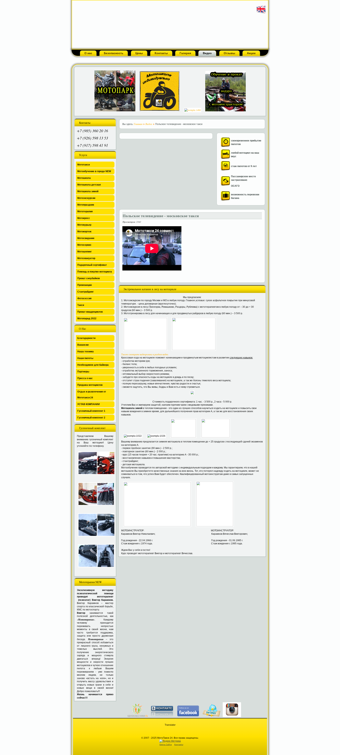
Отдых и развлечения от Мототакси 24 (91, 394)
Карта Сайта (166, 744)
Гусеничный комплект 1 (91, 411)
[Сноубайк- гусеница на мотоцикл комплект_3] (85, 494)
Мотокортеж (84, 231)
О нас (88, 53)
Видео (207, 53)
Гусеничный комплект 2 (91, 417)
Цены (139, 53)
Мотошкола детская (89, 184)
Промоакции (84, 285)
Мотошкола (84, 178)
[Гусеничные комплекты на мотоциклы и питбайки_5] (104, 555)
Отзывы (229, 53)
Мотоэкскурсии (86, 198)
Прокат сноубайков (88, 278)
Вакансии (83, 344)
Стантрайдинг (85, 291)
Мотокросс (83, 218)
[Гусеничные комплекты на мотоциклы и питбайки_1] (85, 524)
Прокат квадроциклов (90, 311)
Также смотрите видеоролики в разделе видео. (145, 354)
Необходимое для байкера (93, 365)
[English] (261, 13)
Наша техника (85, 351)
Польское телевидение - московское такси (161, 216)
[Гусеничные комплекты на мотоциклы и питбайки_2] (104, 524)
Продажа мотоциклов (90, 385)
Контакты (161, 53)
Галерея (185, 53)
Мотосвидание (85, 238)
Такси (80, 305)
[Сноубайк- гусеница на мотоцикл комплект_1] (85, 463)
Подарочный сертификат (92, 265)
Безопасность (113, 53)
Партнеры (83, 371)
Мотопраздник (85, 204)
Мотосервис (84, 245)
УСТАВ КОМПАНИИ (88, 404)
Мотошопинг (84, 251)
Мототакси (83, 164)
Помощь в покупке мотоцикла (94, 271)
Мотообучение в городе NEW (94, 171)
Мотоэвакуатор (86, 258)
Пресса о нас (85, 378)
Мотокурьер (84, 224)
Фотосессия (84, 298)
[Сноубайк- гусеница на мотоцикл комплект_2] (104, 463)
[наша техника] (225, 158)
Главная (138, 124)
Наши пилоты (85, 358)
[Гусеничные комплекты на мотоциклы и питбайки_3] (85, 555)
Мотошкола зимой (87, 191)
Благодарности (86, 338)
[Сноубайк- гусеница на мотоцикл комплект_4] (104, 494)
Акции (251, 53)
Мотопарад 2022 (86, 318)
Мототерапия (85, 211)
